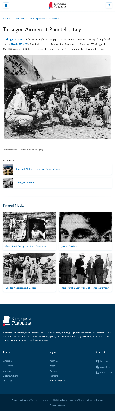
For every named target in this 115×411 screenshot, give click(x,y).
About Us (54, 360)
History (6, 18)
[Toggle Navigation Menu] (6, 5)
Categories (7, 360)
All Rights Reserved (95, 400)
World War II (19, 44)
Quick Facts (8, 380)
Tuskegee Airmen (13, 39)
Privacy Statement (57, 405)
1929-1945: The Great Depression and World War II (37, 18)
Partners (53, 370)
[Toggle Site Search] (109, 5)
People (53, 365)
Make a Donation (57, 380)
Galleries (7, 370)
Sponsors (54, 375)
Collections (8, 365)
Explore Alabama (10, 375)
